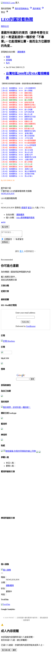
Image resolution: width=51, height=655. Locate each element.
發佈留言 (5, 242)
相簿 (8, 57)
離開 (14, 650)
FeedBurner (31, 326)
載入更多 (5, 227)
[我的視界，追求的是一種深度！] (16, 407)
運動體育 (21, 52)
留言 (30, 208)
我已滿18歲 (6, 650)
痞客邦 (24, 208)
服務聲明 (26, 620)
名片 (8, 63)
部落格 (9, 60)
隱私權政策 (44, 618)
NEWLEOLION (7, 193)
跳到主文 (5, 26)
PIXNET (11, 618)
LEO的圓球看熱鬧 (17, 19)
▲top (3, 222)
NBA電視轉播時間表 (25, 218)
